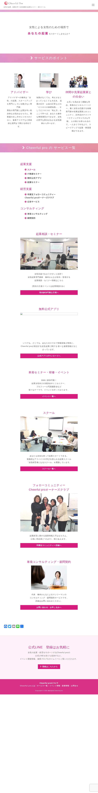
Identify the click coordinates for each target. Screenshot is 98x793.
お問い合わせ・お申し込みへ (49, 607)
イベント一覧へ (49, 396)
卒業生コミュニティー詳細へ (49, 545)
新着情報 (65, 686)
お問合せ (74, 686)
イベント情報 (54, 686)
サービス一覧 (42, 686)
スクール (31, 169)
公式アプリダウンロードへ (49, 356)
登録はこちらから (50, 667)
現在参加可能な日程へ (49, 292)
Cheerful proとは (27, 686)
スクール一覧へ (49, 469)
